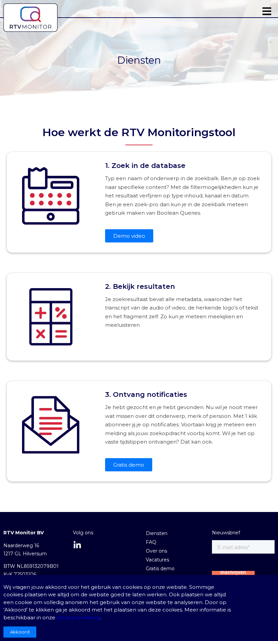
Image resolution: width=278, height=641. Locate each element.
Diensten (156, 533)
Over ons (156, 551)
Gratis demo (160, 568)
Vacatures (157, 560)
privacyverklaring (78, 617)
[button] (267, 11)
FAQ (151, 542)
